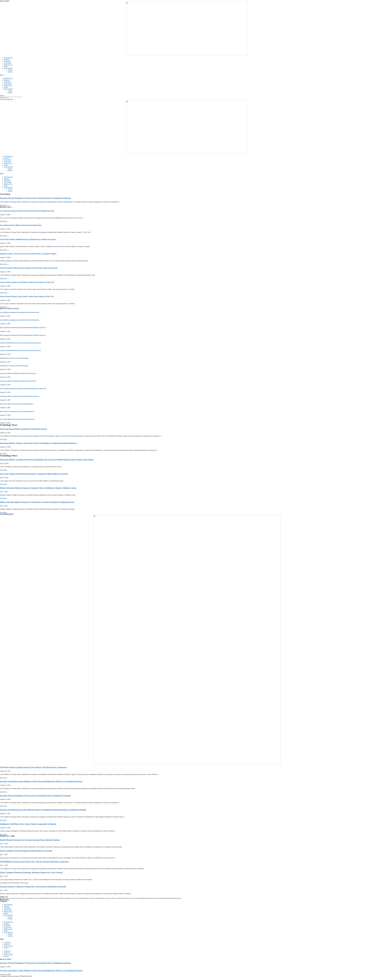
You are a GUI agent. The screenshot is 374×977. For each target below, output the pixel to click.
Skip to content (4, 1)
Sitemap (6, 947)
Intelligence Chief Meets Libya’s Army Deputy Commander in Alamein (28, 824)
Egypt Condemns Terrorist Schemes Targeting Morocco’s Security (26, 851)
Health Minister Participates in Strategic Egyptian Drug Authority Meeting (30, 840)
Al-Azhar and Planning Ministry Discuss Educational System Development (20, 342)
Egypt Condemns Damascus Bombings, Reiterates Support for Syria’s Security (31, 872)
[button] (187, 75)
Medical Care (8, 65)
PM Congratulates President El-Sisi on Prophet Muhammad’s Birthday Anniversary (23, 327)
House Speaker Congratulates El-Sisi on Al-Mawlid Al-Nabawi (17, 411)
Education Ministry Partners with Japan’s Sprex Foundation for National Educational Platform (38, 443)
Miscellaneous (8, 58)
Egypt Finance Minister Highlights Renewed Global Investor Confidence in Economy (28, 239)
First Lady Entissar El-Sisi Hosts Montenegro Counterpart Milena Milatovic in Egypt (34, 474)
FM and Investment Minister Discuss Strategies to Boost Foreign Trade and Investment (28, 268)
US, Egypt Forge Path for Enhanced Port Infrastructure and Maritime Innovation (27, 211)
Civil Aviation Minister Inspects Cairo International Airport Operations (19, 396)
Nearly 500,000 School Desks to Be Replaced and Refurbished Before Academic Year (23, 388)
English (10, 72)
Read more (4, 900)
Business (6, 59)
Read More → (5, 205)
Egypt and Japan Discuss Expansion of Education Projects (23, 429)
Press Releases (8, 68)
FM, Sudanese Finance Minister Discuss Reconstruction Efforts (21, 225)
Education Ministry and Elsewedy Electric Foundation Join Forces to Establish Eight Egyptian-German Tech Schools (47, 460)
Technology (7, 61)
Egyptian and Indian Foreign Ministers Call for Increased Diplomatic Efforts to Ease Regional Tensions (41, 781)
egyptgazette (15, 976)
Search (2, 97)
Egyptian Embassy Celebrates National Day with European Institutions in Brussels (33, 886)
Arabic (10, 70)
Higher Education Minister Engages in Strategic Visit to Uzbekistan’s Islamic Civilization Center (38, 488)
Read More (3, 439)
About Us (7, 944)
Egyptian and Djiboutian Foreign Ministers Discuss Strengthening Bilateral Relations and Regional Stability (43, 810)
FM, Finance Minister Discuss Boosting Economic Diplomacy (17, 403)
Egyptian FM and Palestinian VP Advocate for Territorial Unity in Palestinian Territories (35, 198)
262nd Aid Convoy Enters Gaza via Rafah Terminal (14, 358)
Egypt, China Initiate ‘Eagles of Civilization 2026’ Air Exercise (17, 419)
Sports (6, 66)
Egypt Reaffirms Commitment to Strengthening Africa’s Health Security (19, 312)
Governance (7, 63)
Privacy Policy (8, 946)
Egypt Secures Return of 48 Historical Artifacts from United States (18, 373)
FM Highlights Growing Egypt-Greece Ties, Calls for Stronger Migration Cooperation (34, 862)
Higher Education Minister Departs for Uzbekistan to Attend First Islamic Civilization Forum (37, 502)
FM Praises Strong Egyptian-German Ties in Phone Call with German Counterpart (33, 767)
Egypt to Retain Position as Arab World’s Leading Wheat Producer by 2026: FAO (27, 282)
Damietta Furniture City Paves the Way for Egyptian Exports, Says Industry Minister (28, 253)
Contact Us (7, 942)
